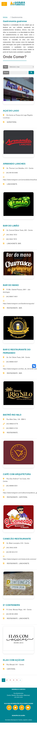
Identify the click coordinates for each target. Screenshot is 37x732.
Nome (6, 72)
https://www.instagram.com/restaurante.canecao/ (19, 559)
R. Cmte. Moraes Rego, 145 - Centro (19, 609)
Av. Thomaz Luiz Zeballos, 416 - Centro (20, 168)
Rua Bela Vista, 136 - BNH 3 (16, 419)
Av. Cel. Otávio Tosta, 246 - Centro (18, 357)
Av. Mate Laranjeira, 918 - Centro (18, 543)
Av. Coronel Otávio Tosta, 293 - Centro (20, 230)
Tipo (5, 67)
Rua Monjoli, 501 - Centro (15, 664)
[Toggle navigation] (4, 4)
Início (5, 17)
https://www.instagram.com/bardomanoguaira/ (18, 303)
